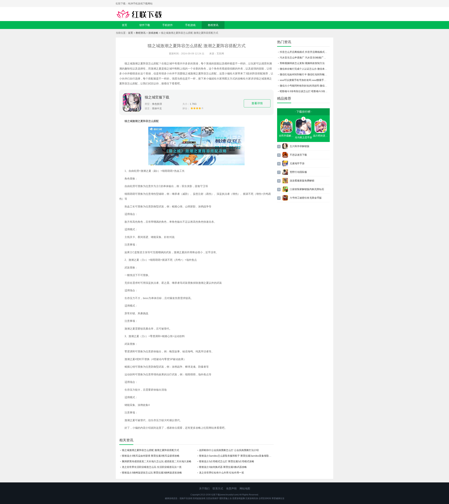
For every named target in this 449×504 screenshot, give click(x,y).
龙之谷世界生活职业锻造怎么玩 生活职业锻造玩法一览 (152, 467)
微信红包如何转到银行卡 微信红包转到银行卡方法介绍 (305, 74)
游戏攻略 (153, 32)
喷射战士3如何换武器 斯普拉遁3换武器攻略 (223, 467)
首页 (124, 25)
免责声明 (231, 488)
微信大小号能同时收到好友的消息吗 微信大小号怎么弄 (305, 85)
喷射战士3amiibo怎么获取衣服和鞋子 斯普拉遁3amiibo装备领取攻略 (236, 455)
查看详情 (257, 103)
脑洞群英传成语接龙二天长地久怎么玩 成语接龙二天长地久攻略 (156, 461)
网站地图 (245, 488)
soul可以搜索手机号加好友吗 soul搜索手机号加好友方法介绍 (305, 80)
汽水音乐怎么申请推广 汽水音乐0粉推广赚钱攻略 (305, 57)
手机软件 (167, 25)
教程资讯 (213, 25)
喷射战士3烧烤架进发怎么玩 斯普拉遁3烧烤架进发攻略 (152, 472)
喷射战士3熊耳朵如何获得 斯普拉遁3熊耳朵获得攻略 (150, 455)
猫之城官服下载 (157, 97)
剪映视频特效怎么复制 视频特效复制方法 (302, 63)
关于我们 (204, 488)
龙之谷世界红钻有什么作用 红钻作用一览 (221, 472)
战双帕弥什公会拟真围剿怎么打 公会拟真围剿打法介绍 (229, 450)
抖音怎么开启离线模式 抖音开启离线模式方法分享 (305, 52)
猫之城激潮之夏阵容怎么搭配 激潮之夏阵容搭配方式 (150, 450)
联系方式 (218, 488)
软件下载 (144, 25)
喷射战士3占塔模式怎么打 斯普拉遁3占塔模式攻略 (226, 461)
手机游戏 (190, 25)
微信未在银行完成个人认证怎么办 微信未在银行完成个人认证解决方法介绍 (305, 68)
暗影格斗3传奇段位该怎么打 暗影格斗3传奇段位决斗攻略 (305, 91)
